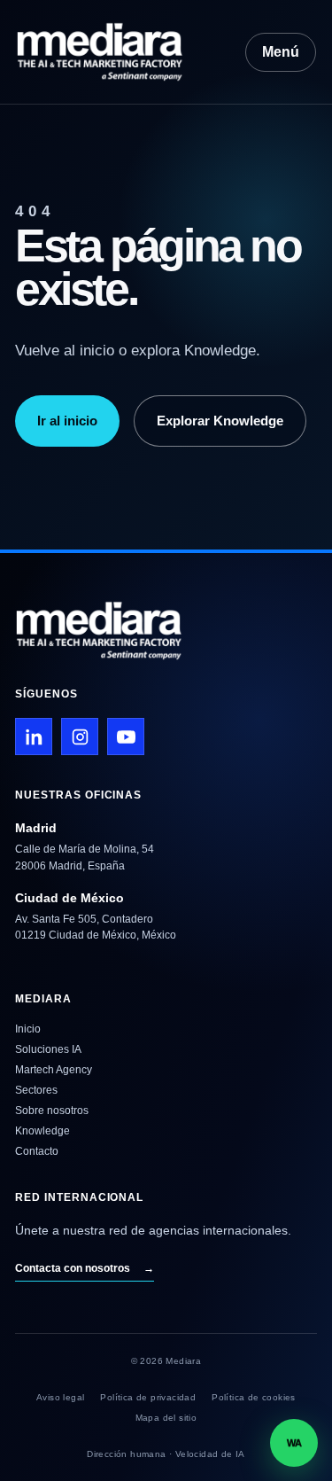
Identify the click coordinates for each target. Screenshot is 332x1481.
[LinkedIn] (33, 736)
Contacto (36, 1151)
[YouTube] (125, 736)
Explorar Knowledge (220, 420)
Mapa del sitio (166, 1418)
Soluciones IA (48, 1049)
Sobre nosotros (52, 1110)
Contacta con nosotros (84, 1268)
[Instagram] (79, 736)
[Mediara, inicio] (116, 51)
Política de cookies (254, 1397)
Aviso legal (60, 1397)
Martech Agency (53, 1070)
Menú (280, 51)
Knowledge (42, 1131)
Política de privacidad (148, 1397)
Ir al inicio (67, 420)
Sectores (36, 1090)
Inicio (28, 1029)
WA (294, 1443)
